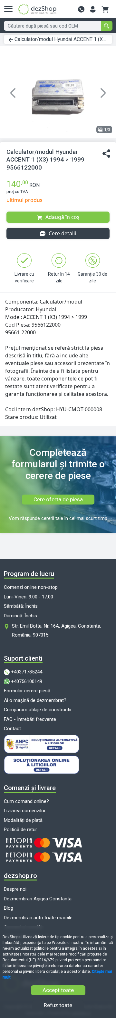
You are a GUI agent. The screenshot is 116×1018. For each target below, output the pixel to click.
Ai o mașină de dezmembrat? (35, 700)
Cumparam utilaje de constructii (37, 710)
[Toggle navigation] (10, 9)
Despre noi (15, 889)
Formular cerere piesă (27, 691)
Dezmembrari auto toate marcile (38, 918)
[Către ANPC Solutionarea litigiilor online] (58, 744)
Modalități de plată (23, 820)
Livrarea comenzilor (25, 811)
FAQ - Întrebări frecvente (30, 719)
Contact (12, 728)
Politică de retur (20, 829)
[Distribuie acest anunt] (106, 153)
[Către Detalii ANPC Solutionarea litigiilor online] (58, 764)
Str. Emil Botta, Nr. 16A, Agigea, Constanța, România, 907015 (56, 630)
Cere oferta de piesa (58, 499)
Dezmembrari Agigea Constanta (38, 899)
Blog (8, 908)
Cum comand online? (26, 801)
